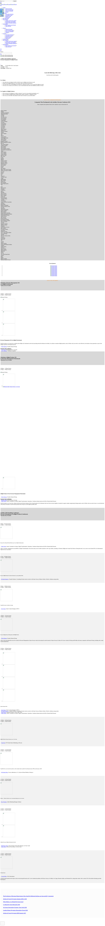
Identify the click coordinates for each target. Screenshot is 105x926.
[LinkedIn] (2, 12)
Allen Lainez (3, 501)
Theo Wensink (4, 801)
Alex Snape (3, 608)
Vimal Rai (3, 742)
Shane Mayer (3, 846)
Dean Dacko (3, 712)
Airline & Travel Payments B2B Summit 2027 (14, 913)
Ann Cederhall (4, 350)
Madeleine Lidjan (4, 845)
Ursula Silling (4, 876)
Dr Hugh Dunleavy (5, 579)
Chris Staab (3, 349)
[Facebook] (2, 10)
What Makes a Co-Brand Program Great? (13, 901)
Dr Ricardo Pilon (4, 772)
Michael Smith (4, 500)
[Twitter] (2, 14)
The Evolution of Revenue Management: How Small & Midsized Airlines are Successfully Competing (28, 896)
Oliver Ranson (4, 346)
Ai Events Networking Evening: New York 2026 (15, 907)
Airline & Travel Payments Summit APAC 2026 (15, 899)
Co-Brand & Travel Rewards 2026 (11, 904)
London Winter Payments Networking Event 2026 (15, 910)
